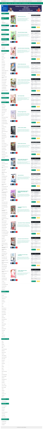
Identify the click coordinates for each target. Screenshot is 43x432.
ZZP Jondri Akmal (4, 82)
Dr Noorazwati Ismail (4, 205)
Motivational (3, 317)
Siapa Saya (20, 3)
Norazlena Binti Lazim (4, 253)
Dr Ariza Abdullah (4, 179)
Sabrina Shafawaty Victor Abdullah (5, 271)
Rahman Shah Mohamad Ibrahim (5, 263)
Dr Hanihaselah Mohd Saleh (4, 190)
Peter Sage (3, 141)
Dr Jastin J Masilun (4, 195)
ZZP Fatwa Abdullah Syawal (4, 77)
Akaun (2, 341)
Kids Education (4, 311)
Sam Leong (3, 151)
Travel (2, 333)
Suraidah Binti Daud (4, 278)
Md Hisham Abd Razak (4, 243)
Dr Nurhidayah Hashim (5, 212)
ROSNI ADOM (3, 269)
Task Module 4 (4, 36)
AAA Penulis (3, 162)
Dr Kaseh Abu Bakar (4, 120)
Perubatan (3, 382)
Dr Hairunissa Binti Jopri (5, 186)
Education (3, 300)
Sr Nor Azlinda (3, 276)
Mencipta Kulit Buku (4, 27)
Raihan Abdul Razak (4, 264)
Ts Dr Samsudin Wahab (5, 284)
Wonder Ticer (3, 287)
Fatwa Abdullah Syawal (5, 224)
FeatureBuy (5, 3)
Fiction (3, 303)
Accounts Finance (4, 293)
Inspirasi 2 (3, 15)
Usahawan (3, 395)
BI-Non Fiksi (3, 62)
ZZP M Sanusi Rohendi (4, 85)
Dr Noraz (3, 208)
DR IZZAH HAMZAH (4, 194)
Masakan (3, 366)
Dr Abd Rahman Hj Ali (4, 176)
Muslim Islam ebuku (4, 371)
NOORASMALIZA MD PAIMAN (4, 249)
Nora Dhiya (3, 140)
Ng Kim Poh (3, 138)
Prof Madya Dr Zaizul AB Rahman (5, 260)
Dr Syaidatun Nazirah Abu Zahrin (5, 219)
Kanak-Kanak (3, 358)
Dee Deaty (3, 174)
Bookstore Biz (3, 95)
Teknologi (3, 390)
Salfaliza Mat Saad (4, 273)
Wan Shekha (3, 157)
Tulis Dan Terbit (4, 393)
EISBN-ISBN (3, 350)
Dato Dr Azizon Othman (5, 117)
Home (2, 3)
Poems (3, 322)
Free (12, 3)
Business (3, 295)
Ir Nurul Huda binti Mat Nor (4, 132)
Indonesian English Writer (5, 70)
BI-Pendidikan (3, 64)
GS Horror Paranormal (4, 412)
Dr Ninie (3, 200)
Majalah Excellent (4, 73)
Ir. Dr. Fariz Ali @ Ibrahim (5, 233)
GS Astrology (3, 407)
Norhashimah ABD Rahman (4, 255)
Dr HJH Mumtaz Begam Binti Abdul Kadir (5, 192)
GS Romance (3, 413)
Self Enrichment (4, 328)
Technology (3, 330)
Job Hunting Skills (4, 309)
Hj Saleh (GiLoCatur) (4, 230)
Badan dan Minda (4, 32)
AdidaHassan (3, 107)
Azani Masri (3, 165)
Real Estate (3, 325)
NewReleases (16, 3)
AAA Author (3, 104)
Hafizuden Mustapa (4, 227)
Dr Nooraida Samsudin (5, 203)
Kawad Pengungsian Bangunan (4, 42)
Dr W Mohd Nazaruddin (5, 123)
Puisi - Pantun (3, 384)
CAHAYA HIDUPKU (4, 169)
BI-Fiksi (3, 59)
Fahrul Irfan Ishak (4, 222)
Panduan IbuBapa (4, 376)
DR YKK (3, 125)
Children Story (3, 298)
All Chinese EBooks (4, 401)
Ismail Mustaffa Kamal (5, 235)
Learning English (4, 314)
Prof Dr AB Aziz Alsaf (4, 258)
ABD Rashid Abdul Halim (5, 163)
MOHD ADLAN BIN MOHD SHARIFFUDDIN (5, 247)
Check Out (38, 13)
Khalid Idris (3, 238)
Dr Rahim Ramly (4, 215)
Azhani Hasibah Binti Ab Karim (5, 167)
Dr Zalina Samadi (4, 126)
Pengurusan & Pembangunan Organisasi (5, 23)
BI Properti (3, 54)
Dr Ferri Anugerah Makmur (4, 184)
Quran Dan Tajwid (4, 385)
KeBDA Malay (3, 48)
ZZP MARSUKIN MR (4, 87)
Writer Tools (3, 336)
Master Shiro (3, 241)
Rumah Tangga (4, 387)
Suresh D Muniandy (4, 279)
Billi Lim (3, 115)
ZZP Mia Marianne (4, 88)
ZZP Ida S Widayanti (4, 79)
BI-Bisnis (3, 56)
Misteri (3, 368)
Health (2, 306)
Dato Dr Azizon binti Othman (4, 172)
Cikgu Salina (3, 170)
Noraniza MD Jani (4, 251)
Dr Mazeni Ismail (4, 197)
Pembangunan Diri (4, 379)
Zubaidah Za (3, 289)
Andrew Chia (3, 112)
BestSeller (9, 3)
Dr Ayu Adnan (3, 182)
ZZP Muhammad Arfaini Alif (5, 90)
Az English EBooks (4, 421)
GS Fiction (3, 410)
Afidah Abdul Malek (4, 109)
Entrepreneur (3, 301)
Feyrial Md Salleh (4, 225)
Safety (3, 327)
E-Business (3, 67)
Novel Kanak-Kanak (4, 374)
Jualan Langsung (4, 355)
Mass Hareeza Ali (4, 135)
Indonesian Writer (4, 72)
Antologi (3, 344)
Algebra (3, 342)
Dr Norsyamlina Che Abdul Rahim (4, 210)
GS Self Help (3, 415)
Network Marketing (4, 319)
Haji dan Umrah (4, 352)
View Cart (35, 13)
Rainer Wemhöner (4, 146)
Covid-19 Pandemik (4, 349)
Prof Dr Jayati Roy (4, 143)
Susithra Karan (4, 154)
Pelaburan (3, 377)
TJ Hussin (3, 281)
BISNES (2, 347)
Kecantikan (3, 360)
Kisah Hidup (3, 363)
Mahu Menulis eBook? (25, 3)
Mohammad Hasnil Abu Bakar (5, 245)
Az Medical (3, 424)
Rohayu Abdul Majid (4, 266)
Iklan (29, 3)
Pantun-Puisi (3, 75)
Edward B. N (3, 128)
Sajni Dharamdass (4, 149)
